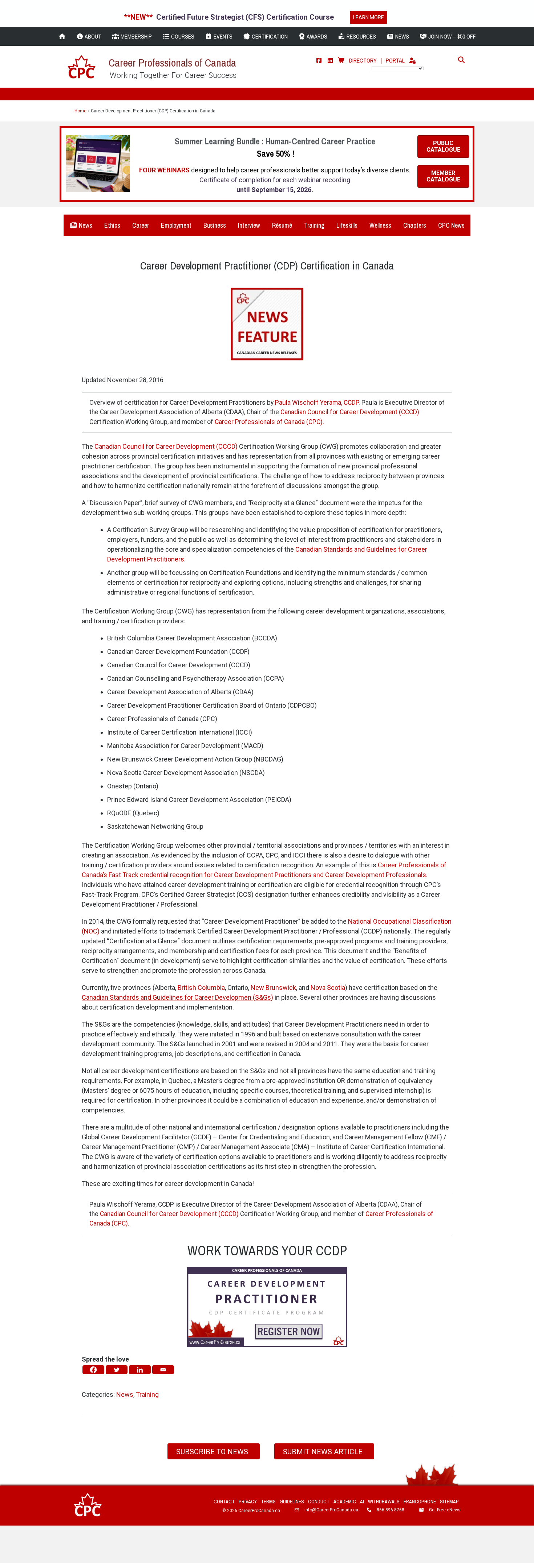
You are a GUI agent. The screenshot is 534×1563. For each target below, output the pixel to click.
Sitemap (449, 1501)
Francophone (420, 1501)
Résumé (282, 225)
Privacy (248, 1501)
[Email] (163, 1369)
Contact (224, 1501)
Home (80, 110)
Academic (344, 1501)
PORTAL (395, 60)
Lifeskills (346, 225)
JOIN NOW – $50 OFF (451, 36)
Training (314, 225)
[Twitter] (117, 1369)
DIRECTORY (363, 60)
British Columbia (201, 987)
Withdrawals (384, 1501)
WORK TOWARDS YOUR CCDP (267, 1250)
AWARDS (316, 36)
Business (214, 225)
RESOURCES (360, 36)
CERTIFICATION (269, 36)
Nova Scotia (328, 987)
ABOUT (92, 36)
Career (140, 225)
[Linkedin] (140, 1369)
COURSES (182, 36)
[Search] (459, 59)
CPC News (451, 225)
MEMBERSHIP (135, 36)
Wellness (380, 225)
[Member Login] (412, 60)
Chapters (414, 225)
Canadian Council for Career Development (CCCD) (349, 412)
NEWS (401, 36)
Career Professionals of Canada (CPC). (269, 421)
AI (362, 1501)
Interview (249, 225)
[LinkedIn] (330, 60)
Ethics (112, 225)
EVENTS (222, 36)
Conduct (318, 1501)
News (84, 225)
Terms (268, 1501)
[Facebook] (318, 60)
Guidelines (292, 1501)
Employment (176, 225)
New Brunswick (273, 987)
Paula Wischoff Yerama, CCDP (317, 402)
